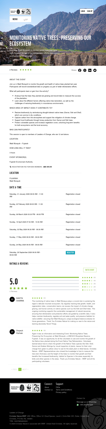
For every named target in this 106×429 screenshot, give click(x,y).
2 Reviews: (14, 70)
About (47, 387)
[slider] (26, 69)
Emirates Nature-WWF (18, 416)
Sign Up (89, 11)
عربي (26, 19)
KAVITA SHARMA (20, 299)
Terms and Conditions (64, 389)
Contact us (49, 389)
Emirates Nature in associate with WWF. (31, 423)
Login (83, 11)
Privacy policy (61, 392)
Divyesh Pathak (19, 331)
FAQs (58, 387)
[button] (15, 19)
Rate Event (89, 270)
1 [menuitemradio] (19, 369)
